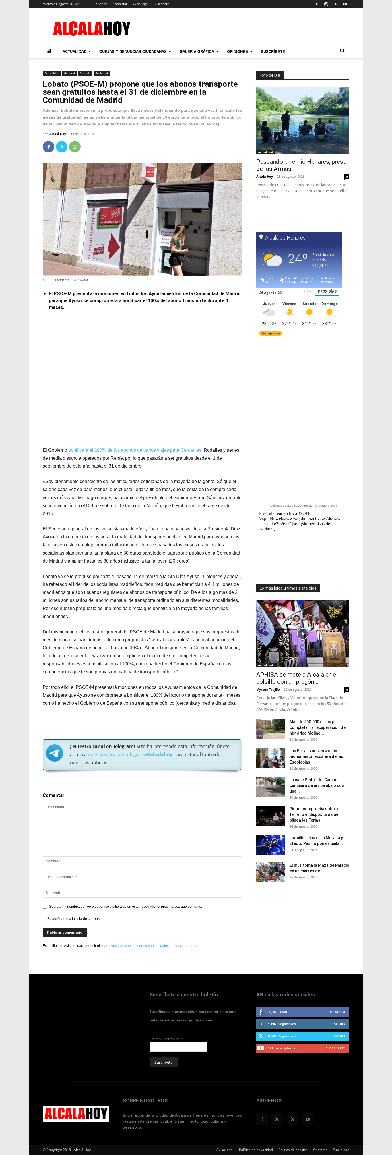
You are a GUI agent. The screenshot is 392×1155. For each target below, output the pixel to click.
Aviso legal (140, 4)
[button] (342, 52)
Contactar (120, 4)
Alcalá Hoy (57, 134)
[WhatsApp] (75, 146)
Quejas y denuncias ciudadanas (133, 51)
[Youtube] (345, 4)
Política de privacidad (256, 1149)
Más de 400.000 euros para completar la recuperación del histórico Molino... (318, 727)
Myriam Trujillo (268, 689)
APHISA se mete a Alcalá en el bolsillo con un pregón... (297, 678)
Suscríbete (161, 4)
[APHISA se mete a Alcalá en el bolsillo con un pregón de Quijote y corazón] (302, 633)
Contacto (320, 1149)
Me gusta (337, 1012)
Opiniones (237, 51)
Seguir (339, 1024)
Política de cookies (293, 1149)
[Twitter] (335, 4)
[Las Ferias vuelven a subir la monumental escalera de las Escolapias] (270, 758)
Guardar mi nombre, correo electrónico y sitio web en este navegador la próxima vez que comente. (125, 907)
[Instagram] (326, 4)
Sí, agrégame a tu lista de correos (73, 919)
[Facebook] (316, 4)
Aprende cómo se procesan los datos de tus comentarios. (155, 946)
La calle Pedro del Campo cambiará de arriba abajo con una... (317, 785)
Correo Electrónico (166, 1038)
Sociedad (102, 73)
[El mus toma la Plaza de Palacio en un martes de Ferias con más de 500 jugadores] (270, 872)
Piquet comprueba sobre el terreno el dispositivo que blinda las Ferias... (315, 814)
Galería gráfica (197, 51)
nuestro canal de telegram (129, 754)
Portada (85, 73)
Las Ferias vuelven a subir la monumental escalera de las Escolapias (316, 756)
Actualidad (74, 51)
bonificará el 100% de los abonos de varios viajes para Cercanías (134, 450)
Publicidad (99, 4)
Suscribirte (335, 1048)
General (69, 73)
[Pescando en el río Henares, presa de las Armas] (302, 120)
